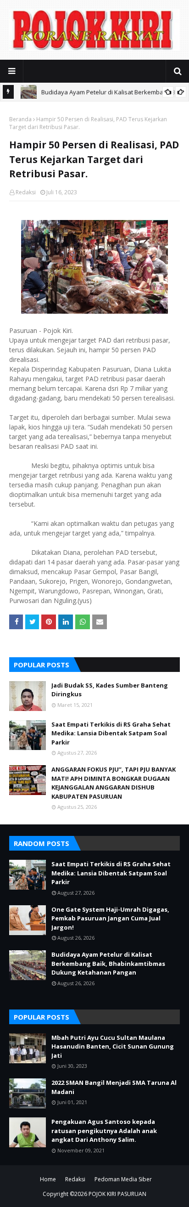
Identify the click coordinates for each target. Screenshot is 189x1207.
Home (48, 1179)
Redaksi (26, 192)
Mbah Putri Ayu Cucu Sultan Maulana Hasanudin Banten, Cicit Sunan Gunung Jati (112, 1046)
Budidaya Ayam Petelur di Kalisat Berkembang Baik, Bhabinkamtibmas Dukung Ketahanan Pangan (108, 963)
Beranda (20, 119)
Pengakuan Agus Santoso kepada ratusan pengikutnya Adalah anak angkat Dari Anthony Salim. (104, 1130)
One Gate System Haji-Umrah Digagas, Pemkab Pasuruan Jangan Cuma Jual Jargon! (110, 918)
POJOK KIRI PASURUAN (117, 1194)
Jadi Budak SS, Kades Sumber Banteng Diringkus (109, 690)
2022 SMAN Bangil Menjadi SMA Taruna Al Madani (114, 1087)
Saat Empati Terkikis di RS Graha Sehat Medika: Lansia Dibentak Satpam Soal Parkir (111, 733)
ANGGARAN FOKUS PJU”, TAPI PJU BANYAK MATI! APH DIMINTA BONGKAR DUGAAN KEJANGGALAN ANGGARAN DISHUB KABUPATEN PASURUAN (113, 783)
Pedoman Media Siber (123, 1179)
